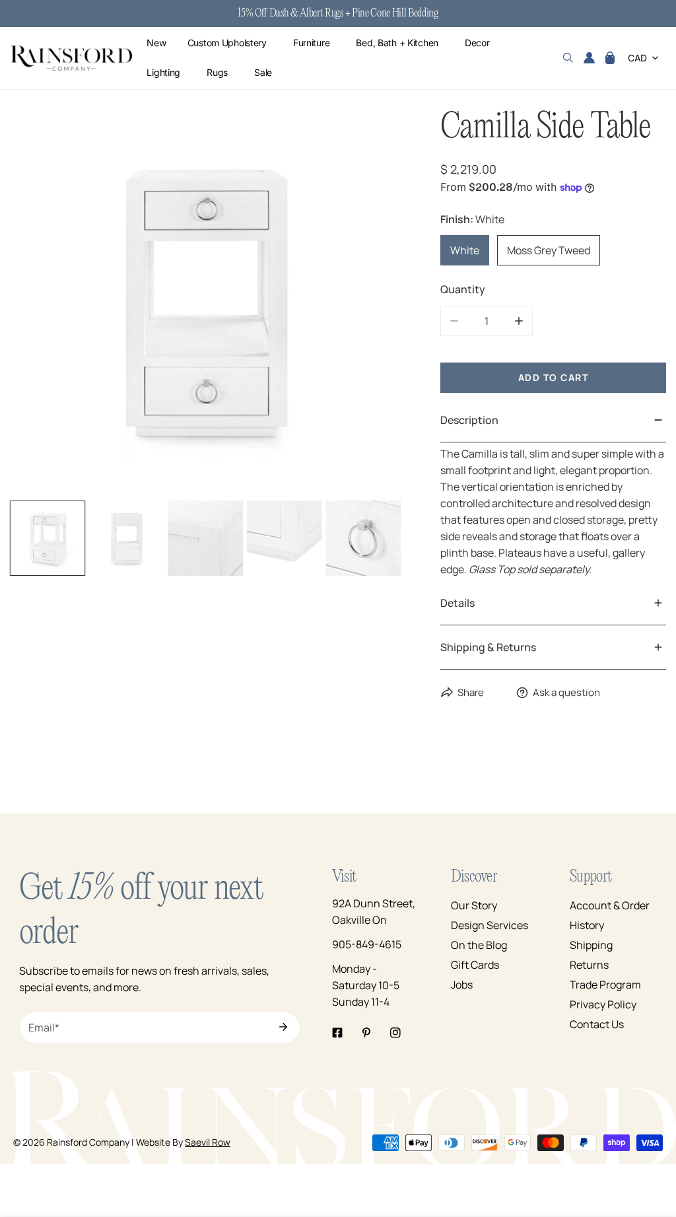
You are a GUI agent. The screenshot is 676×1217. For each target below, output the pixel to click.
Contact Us (597, 1024)
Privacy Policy (603, 1004)
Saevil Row (207, 1142)
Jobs (462, 984)
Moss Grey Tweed (548, 250)
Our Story (474, 905)
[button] (610, 58)
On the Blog (479, 945)
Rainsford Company (88, 1142)
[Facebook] (337, 1033)
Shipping (591, 945)
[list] (205, 301)
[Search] (568, 58)
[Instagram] (395, 1033)
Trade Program (605, 984)
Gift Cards (475, 964)
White (464, 250)
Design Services (489, 925)
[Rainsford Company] (71, 58)
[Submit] (283, 1027)
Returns (589, 964)
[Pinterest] (366, 1033)
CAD (637, 57)
